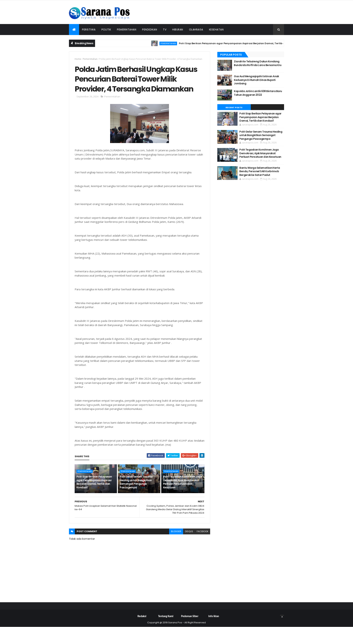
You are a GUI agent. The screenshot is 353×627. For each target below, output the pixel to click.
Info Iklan (213, 616)
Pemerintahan (126, 29)
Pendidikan (149, 29)
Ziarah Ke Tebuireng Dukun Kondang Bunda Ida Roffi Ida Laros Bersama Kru (257, 63)
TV (164, 29)
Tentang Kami (165, 616)
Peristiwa (89, 29)
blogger (176, 531)
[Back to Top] (282, 615)
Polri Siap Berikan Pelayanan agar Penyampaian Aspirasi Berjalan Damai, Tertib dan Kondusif (229, 43)
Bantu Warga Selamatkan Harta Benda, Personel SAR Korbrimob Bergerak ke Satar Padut (259, 171)
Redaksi (142, 616)
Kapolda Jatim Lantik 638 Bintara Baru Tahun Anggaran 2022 (258, 93)
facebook (202, 531)
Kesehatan (216, 29)
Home (78, 59)
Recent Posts (234, 107)
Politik (106, 29)
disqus (189, 531)
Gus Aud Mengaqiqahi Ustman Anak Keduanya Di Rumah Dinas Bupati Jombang (256, 79)
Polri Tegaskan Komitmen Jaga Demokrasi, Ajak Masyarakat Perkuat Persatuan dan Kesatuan (182, 482)
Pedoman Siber (189, 616)
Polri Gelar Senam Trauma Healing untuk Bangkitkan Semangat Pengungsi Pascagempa (136, 482)
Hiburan (177, 29)
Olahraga (196, 29)
